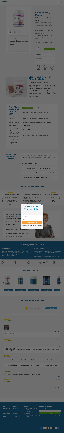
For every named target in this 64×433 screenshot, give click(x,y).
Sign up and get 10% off (32, 222)
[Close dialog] (42, 205)
